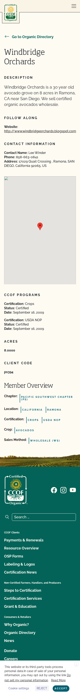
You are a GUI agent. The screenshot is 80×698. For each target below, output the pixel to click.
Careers (11, 659)
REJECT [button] (42, 688)
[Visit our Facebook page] (54, 489)
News (9, 640)
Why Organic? (16, 624)
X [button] (76, 664)
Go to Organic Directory (33, 37)
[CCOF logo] (10, 12)
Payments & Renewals (23, 540)
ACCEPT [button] (61, 688)
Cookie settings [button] (18, 688)
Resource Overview (21, 548)
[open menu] (74, 6)
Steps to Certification (22, 590)
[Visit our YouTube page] (73, 489)
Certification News (20, 572)
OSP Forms (13, 556)
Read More (58, 680)
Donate (10, 651)
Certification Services (23, 598)
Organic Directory (19, 632)
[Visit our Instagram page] (63, 489)
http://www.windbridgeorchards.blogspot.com (40, 131)
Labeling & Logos (19, 564)
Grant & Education (20, 606)
